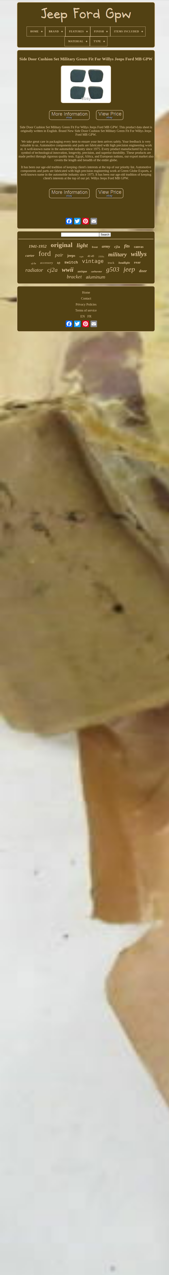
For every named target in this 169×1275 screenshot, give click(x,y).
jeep (129, 269)
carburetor (96, 271)
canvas (138, 246)
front (95, 246)
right (81, 256)
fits (127, 245)
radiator (34, 270)
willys (139, 254)
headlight (124, 262)
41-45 (91, 256)
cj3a (117, 246)
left (58, 262)
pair (59, 255)
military (117, 254)
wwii (67, 269)
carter (29, 256)
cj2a (52, 269)
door (143, 271)
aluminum (95, 277)
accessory (46, 262)
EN (82, 316)
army (106, 246)
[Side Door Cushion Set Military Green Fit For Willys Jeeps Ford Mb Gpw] (86, 84)
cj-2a (33, 263)
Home (86, 292)
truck (111, 262)
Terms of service (86, 310)
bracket (74, 276)
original (62, 244)
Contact (86, 298)
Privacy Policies (86, 304)
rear (137, 262)
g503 (112, 269)
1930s (101, 256)
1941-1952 (38, 246)
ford (45, 254)
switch (71, 262)
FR (89, 316)
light (82, 245)
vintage (93, 262)
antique (82, 271)
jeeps (71, 255)
